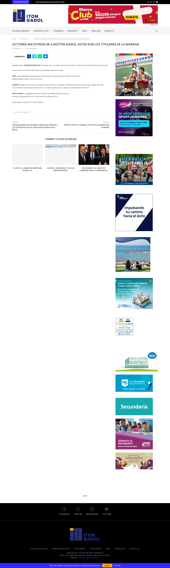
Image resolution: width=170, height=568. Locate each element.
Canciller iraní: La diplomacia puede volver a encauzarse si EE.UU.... (62, 2)
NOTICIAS (24, 39)
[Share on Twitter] (34, 56)
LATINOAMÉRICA (59, 30)
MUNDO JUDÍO (96, 30)
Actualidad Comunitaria (20, 30)
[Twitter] (151, 2)
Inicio (14, 39)
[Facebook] (147, 2)
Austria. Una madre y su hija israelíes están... (60, 169)
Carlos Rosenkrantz (21, 112)
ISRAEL (84, 30)
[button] (31, 2)
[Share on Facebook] (29, 56)
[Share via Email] (45, 56)
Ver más (117, 565)
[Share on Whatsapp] (40, 56)
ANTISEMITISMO (72, 30)
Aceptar (107, 565)
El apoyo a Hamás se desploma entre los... (27, 169)
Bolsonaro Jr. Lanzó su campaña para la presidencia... (93, 169)
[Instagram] (154, 2)
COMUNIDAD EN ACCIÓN (40, 30)
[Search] (156, 30)
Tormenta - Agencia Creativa (88, 557)
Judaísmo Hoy (109, 30)
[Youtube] (157, 2)
